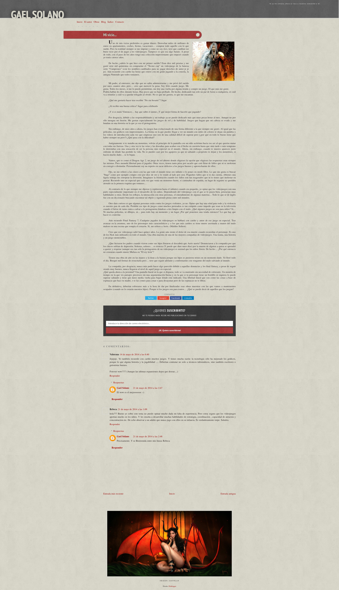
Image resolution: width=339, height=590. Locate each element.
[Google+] (86, 26)
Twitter (151, 298)
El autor (88, 21)
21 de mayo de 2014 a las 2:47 (147, 387)
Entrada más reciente (113, 493)
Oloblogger (172, 586)
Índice (110, 21)
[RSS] (97, 26)
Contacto (119, 21)
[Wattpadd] (93, 26)
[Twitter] (79, 26)
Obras (96, 21)
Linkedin (188, 298)
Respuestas (118, 382)
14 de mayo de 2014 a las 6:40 (134, 354)
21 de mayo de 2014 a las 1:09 (132, 409)
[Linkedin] (90, 26)
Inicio (79, 21)
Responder (115, 375)
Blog (103, 21)
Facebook (175, 298)
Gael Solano (37, 14)
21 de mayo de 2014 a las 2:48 (147, 436)
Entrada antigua (228, 493)
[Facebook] (82, 26)
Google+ (163, 298)
